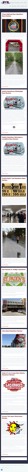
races (3, 182)
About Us (25, 2)
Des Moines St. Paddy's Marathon (14, 269)
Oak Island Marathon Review (12, 331)
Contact (22, 2)
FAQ (10, 6)
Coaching (12, 2)
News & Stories (14, 6)
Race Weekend (17, 2)
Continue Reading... (5, 86)
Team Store (22, 6)
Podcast (18, 6)
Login (26, 6)
